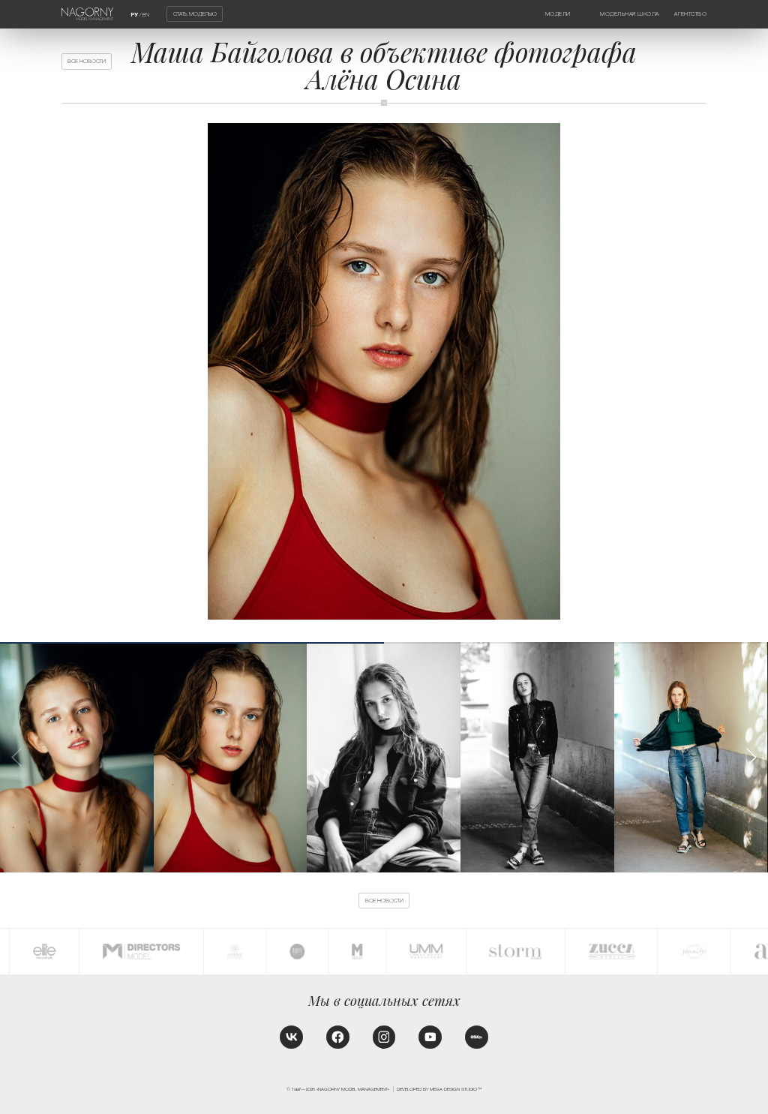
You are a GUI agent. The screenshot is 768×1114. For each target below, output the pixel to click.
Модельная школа (629, 14)
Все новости (87, 61)
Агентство (690, 14)
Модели (558, 14)
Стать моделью (195, 14)
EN (145, 14)
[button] (750, 757)
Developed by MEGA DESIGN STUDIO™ (439, 1088)
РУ (134, 15)
